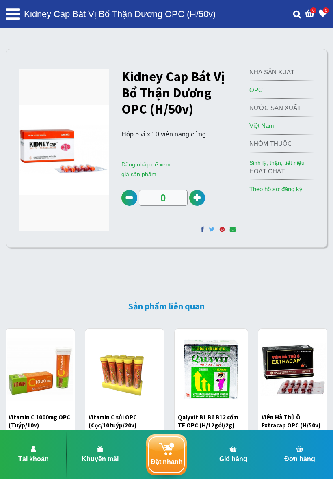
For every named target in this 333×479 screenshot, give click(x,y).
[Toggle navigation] (13, 14)
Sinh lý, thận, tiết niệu (277, 163)
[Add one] (197, 198)
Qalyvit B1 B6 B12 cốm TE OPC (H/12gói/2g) (208, 421)
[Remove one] (129, 198)
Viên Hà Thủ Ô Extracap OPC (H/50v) (291, 421)
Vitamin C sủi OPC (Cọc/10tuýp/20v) (113, 421)
